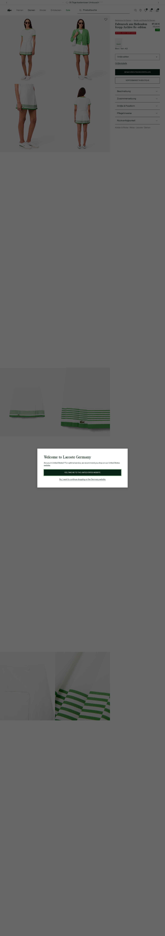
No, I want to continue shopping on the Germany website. (82, 479)
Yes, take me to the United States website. (82, 472)
